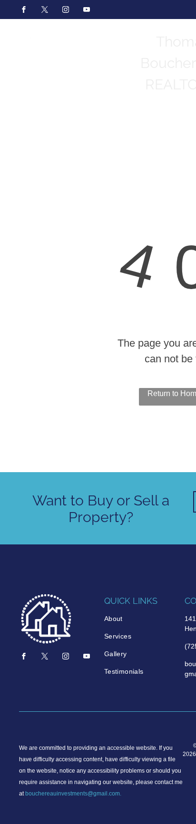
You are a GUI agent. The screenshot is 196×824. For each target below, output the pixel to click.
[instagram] (65, 11)
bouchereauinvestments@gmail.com (72, 793)
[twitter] (44, 11)
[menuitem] (139, 619)
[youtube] (86, 11)
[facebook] (24, 11)
